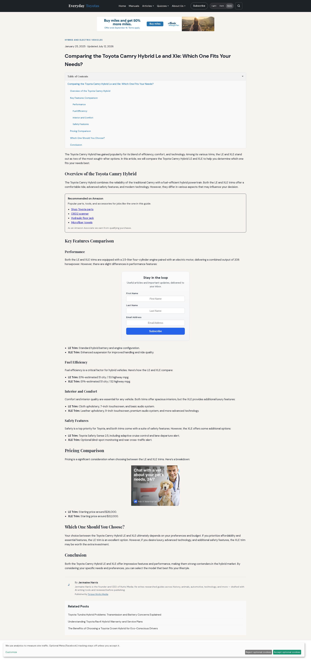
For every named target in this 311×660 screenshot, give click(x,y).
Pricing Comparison (80, 131)
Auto (229, 6)
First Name (132, 293)
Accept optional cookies (287, 652)
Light (214, 6)
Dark (222, 6)
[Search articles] (238, 5)
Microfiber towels (81, 222)
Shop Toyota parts (82, 209)
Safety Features (81, 124)
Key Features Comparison (84, 97)
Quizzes (162, 6)
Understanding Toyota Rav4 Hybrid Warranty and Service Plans (105, 621)
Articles (147, 6)
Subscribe (199, 5)
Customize (11, 652)
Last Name (132, 305)
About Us (177, 6)
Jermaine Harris (88, 582)
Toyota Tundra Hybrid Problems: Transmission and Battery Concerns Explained (114, 614)
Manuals (134, 6)
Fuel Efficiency (80, 111)
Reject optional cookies (258, 652)
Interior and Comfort (83, 117)
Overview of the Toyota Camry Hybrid (90, 90)
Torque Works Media (98, 594)
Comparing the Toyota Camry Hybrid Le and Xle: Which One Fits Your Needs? (111, 84)
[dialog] (154, 649)
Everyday (84, 5)
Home (122, 6)
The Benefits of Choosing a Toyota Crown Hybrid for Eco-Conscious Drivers (113, 628)
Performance (79, 104)
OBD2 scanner (80, 213)
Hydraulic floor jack (82, 218)
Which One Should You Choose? (87, 138)
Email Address (133, 317)
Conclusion (76, 144)
